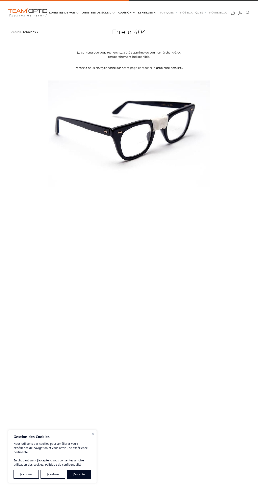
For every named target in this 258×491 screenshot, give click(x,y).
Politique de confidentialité (63, 464)
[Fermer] (93, 434)
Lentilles (145, 12)
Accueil (16, 31)
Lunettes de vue (62, 12)
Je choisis (26, 474)
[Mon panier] (233, 13)
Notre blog (218, 12)
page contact (139, 68)
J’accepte (79, 474)
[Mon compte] (240, 13)
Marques (167, 12)
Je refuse (53, 474)
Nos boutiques (191, 12)
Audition (125, 12)
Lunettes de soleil (96, 12)
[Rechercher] (248, 13)
